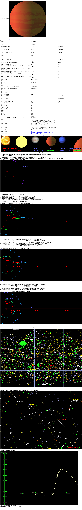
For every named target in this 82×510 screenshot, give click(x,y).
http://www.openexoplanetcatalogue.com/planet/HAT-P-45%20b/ (43, 135)
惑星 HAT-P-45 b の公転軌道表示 (7, 38)
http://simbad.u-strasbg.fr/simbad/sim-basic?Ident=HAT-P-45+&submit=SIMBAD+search (42, 133)
